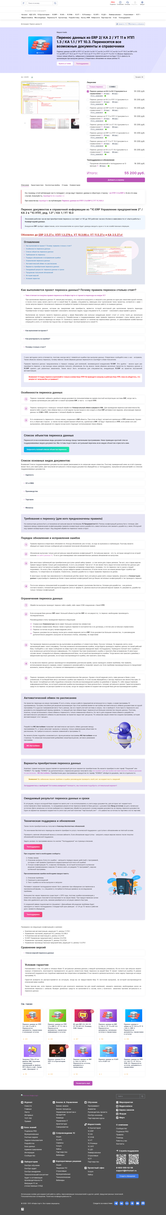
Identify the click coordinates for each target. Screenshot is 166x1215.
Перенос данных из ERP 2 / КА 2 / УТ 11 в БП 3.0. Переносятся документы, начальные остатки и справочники (108, 1028)
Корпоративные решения (68, 1161)
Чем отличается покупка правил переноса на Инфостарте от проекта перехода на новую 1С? (65, 295)
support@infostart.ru (126, 1170)
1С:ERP (91, 1131)
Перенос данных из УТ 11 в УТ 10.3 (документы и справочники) (109, 143)
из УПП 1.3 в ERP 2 (117, 193)
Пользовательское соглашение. (33, 1196)
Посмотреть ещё (83, 1083)
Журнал (28, 1102)
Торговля (29, 500)
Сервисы (59, 1143)
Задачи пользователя (33, 1140)
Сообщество (29, 1156)
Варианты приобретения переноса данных (42, 267)
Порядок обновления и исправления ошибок (43, 258)
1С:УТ (90, 1140)
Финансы (29, 508)
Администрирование (33, 1149)
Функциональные (31, 1134)
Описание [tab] (25, 185)
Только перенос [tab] (96, 87)
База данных (29, 1146)
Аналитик (92, 1109)
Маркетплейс (62, 32)
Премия (27, 1121)
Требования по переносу (35, 255)
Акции (58, 1137)
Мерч (122, 1117)
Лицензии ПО (61, 1168)
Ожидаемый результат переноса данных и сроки (45, 270)
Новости (28, 1106)
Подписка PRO (30, 1131)
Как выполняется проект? (36, 331)
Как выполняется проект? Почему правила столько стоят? (49, 246)
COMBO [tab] (112, 87)
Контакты (120, 1144)
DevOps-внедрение (32, 1172)
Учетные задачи (31, 1137)
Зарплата (29, 475)
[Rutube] (143, 1203)
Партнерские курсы (96, 1118)
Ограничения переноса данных (38, 261)
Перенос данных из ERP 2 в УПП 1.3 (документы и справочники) (109, 135)
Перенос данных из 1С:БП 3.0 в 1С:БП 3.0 (108, 1060)
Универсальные (94, 1153)
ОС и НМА (29, 483)
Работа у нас (121, 1141)
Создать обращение (127, 1176)
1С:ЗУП (91, 1146)
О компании (122, 1125)
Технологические (63, 1177)
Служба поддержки (129, 1151)
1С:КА (90, 1134)
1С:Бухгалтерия (94, 1128)
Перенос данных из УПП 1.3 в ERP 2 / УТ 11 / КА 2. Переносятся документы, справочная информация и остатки (57, 1028)
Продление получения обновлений (39, 272)
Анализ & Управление (67, 1102)
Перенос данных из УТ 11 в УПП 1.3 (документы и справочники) (109, 118)
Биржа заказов (126, 1110)
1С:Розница (92, 1143)
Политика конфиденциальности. (58, 1196)
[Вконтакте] (121, 1203)
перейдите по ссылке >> (53, 196)
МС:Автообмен (33, 746)
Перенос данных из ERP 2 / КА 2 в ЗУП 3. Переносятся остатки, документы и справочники (82, 1063)
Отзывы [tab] (65, 185)
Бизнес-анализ (62, 1106)
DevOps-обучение (32, 1165)
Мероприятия (126, 1102)
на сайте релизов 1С (45, 555)
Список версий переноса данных (39, 953)
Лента (26, 1112)
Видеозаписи (125, 1106)
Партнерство (61, 1152)
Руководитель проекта (97, 1112)
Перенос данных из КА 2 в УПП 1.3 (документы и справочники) (109, 102)
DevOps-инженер (95, 1115)
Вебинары (60, 1155)
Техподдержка (82, 64)
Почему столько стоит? (35, 347)
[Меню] (24, 3)
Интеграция (29, 1153)
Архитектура (61, 1124)
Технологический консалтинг (36, 1175)
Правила (119, 1135)
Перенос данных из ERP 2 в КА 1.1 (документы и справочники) (108, 110)
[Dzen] (132, 1203)
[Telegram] (116, 1203)
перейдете (44, 201)
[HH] (127, 1203)
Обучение (92, 1102)
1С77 (90, 1159)
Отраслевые (61, 1171)
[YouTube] (138, 1203)
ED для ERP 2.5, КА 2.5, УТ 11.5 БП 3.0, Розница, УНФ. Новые (82, 1026)
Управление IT (62, 1121)
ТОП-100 (28, 1118)
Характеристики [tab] (37, 185)
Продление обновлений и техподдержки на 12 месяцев (108, 165)
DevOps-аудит (30, 1168)
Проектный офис (96, 1168)
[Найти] (142, 1096)
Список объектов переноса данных (39, 252)
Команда (59, 1118)
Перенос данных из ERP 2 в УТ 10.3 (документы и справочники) (109, 127)
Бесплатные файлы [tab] (52, 185)
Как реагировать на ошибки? (37, 339)
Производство (31, 491)
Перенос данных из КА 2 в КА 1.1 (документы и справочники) (108, 93)
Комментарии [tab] (75, 185)
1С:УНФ (91, 1137)
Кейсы (58, 1149)
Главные (28, 1109)
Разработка (29, 1143)
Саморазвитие (62, 1127)
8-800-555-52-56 (124, 1168)
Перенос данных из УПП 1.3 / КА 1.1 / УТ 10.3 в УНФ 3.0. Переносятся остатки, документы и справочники (133, 1063)
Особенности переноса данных (38, 249)
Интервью (28, 1115)
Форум (122, 1114)
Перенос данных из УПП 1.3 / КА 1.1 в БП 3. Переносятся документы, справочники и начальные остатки (32, 1028)
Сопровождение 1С (65, 1133)
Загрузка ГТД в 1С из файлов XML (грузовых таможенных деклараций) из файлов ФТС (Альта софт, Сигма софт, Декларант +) (32, 1064)
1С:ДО (90, 1149)
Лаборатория (31, 1162)
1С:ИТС (59, 1140)
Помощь (119, 1138)
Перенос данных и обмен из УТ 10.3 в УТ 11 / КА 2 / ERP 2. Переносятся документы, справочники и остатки (133, 1029)
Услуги (59, 1146)
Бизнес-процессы (63, 1109)
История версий (32, 275)
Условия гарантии (33, 278)
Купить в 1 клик (65, 64)
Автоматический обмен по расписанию (41, 264)
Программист (93, 1106)
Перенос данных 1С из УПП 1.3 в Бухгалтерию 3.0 (56, 1061)
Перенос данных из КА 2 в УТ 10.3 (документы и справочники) (109, 152)
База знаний (30, 1127)
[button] (75, 123)
